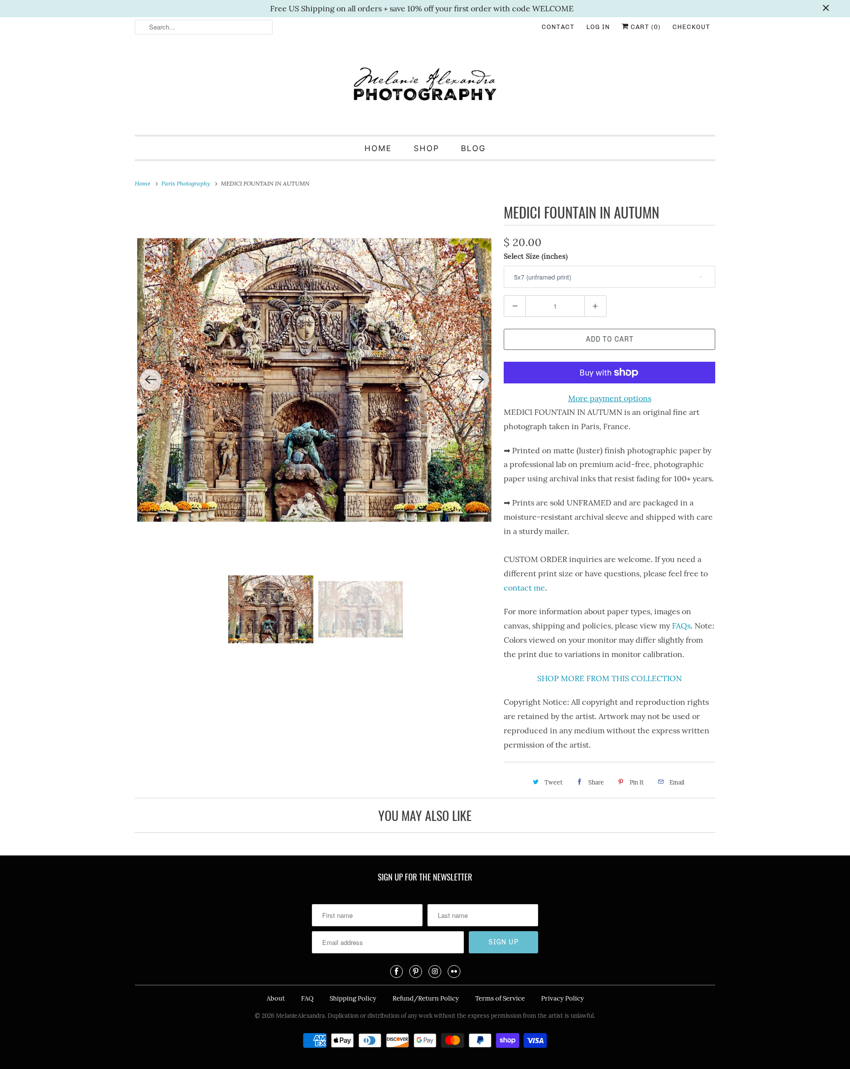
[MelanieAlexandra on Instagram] (434, 971)
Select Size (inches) (536, 256)
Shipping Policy (353, 998)
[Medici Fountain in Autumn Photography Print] (314, 380)
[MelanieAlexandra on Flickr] (454, 971)
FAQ (307, 998)
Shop (426, 148)
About (276, 998)
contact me (524, 588)
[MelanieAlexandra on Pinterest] (415, 971)
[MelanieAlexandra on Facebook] (396, 971)
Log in (598, 27)
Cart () (645, 27)
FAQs (681, 625)
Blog (473, 148)
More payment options (609, 398)
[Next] (478, 380)
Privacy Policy (562, 998)
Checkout (691, 27)
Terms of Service (500, 998)
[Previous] (150, 380)
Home (378, 148)
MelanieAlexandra (300, 1015)
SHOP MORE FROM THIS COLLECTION (609, 678)
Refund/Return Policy (426, 998)
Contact (558, 27)
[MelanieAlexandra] (425, 88)
